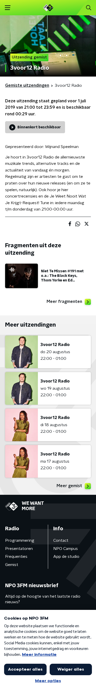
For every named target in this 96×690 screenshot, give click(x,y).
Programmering (19, 540)
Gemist (11, 565)
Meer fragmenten (64, 302)
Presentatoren (19, 549)
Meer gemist (69, 486)
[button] (8, 8)
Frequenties (16, 557)
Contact (60, 540)
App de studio (66, 557)
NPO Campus (65, 549)
